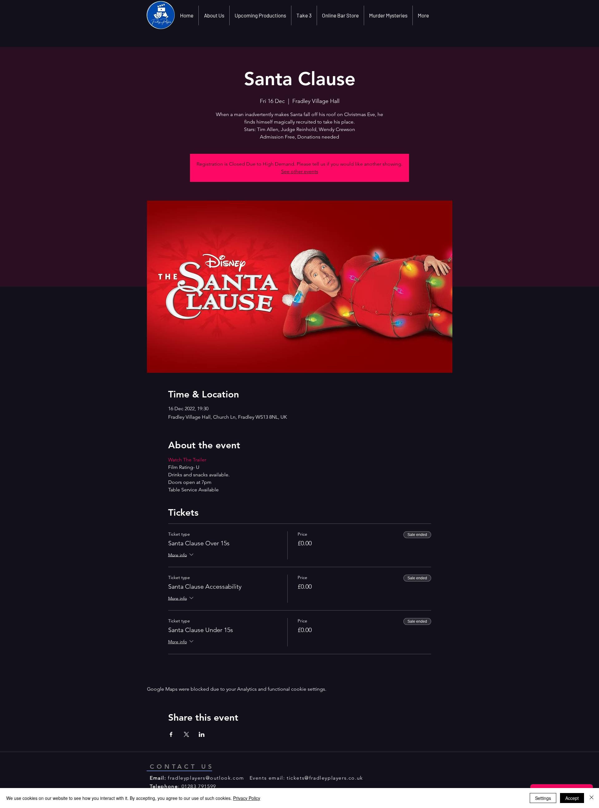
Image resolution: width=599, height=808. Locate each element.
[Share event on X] (186, 734)
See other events (299, 171)
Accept (572, 798)
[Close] (591, 798)
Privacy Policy (246, 798)
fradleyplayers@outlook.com (206, 778)
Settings (543, 798)
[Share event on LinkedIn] (202, 734)
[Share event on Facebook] (171, 734)
